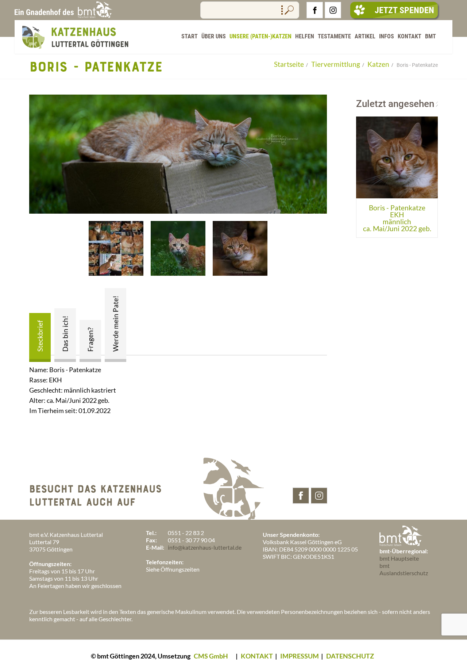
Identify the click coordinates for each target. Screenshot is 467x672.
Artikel (365, 36)
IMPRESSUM (299, 656)
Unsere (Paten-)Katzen (260, 36)
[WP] (75, 50)
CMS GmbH (211, 656)
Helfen (304, 36)
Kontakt (409, 36)
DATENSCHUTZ (350, 656)
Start (189, 36)
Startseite (289, 64)
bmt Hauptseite (399, 558)
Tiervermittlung (335, 64)
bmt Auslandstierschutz (403, 569)
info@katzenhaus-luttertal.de (205, 547)
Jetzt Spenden (404, 10)
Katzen (378, 64)
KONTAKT (257, 656)
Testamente (334, 36)
